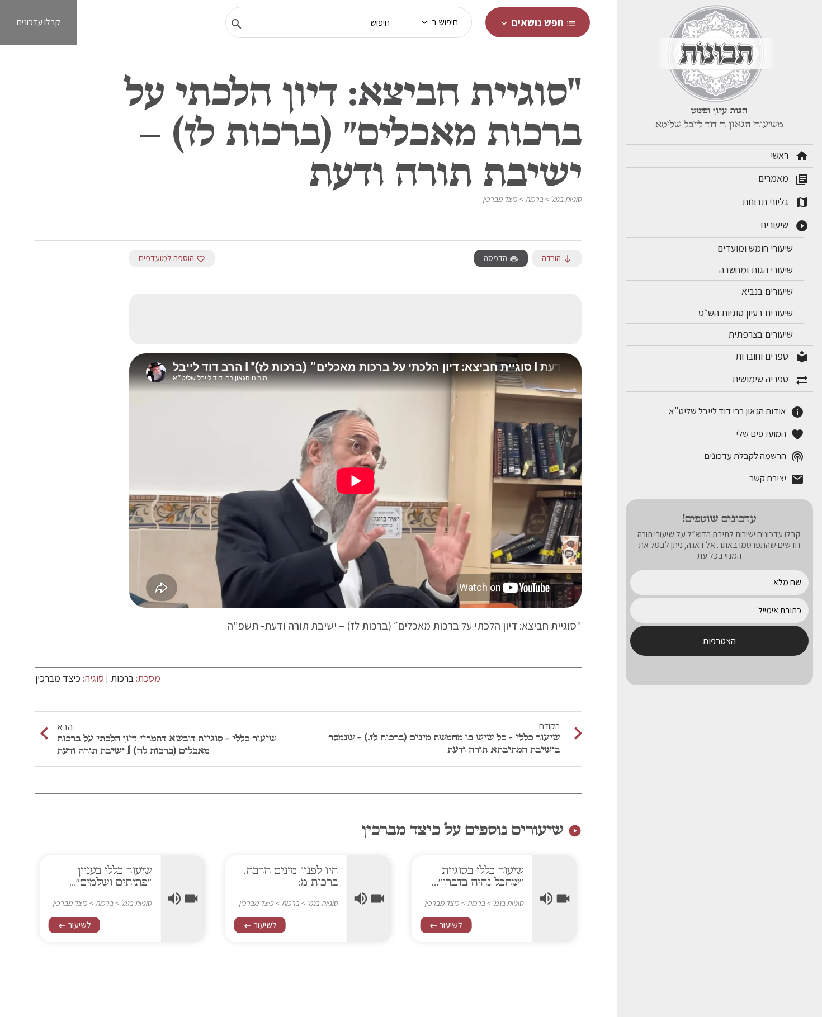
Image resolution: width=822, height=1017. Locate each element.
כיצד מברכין (500, 199)
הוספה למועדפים (172, 258)
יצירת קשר (776, 479)
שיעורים (784, 225)
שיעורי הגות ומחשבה (757, 269)
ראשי (790, 156)
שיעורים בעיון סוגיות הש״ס (746, 312)
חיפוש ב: (444, 22)
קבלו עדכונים (38, 22)
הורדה (557, 258)
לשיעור (445, 925)
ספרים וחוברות (772, 356)
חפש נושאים (538, 22)
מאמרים (783, 179)
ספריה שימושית (770, 379)
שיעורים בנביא (768, 291)
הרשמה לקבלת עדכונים (754, 456)
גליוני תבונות (775, 202)
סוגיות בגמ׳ (566, 199)
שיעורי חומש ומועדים (756, 248)
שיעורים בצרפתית (761, 334)
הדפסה (501, 258)
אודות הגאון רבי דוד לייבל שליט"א (736, 412)
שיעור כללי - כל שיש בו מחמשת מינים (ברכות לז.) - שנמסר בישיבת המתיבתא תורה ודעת (444, 743)
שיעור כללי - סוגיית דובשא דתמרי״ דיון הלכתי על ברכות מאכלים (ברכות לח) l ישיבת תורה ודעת (166, 744)
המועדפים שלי (770, 434)
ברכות (534, 199)
